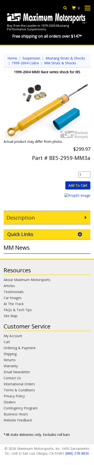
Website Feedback (18, 420)
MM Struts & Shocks (60, 63)
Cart (7, 342)
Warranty (11, 366)
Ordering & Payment (20, 348)
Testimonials (14, 291)
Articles (9, 285)
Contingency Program (21, 408)
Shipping (10, 354)
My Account (13, 336)
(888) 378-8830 (77, 453)
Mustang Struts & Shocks (65, 58)
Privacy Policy (14, 396)
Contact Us (12, 378)
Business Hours (16, 414)
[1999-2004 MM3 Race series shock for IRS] (47, 110)
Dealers (10, 402)
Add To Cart (77, 185)
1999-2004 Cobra (25, 63)
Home (12, 58)
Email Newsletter (17, 372)
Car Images (12, 297)
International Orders (19, 384)
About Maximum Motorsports (27, 279)
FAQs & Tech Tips (18, 310)
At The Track (14, 303)
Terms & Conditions (19, 390)
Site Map (10, 316)
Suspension (31, 58)
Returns (10, 360)
